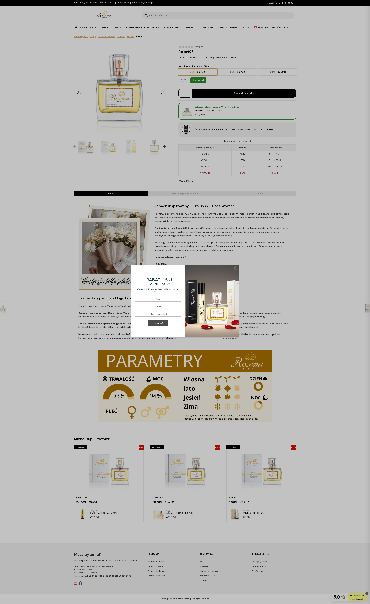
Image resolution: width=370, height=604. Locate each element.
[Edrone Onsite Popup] (185, 302)
